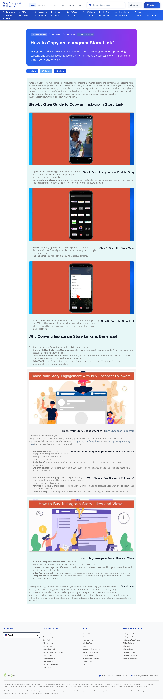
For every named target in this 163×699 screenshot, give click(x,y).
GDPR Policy (47, 646)
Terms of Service (49, 634)
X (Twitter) (90, 12)
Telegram (58, 12)
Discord (25, 15)
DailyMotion (107, 15)
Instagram (9, 12)
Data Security (88, 655)
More (81, 5)
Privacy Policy (48, 643)
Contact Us (87, 634)
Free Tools (71, 5)
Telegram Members (130, 658)
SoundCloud (123, 12)
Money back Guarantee (91, 649)
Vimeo (137, 15)
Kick (72, 15)
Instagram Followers (130, 634)
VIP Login (136, 5)
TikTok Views (128, 649)
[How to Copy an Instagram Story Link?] (14, 4)
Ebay (152, 15)
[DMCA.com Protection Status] (9, 676)
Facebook (41, 12)
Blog (84, 646)
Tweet (47, 71)
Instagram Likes (129, 637)
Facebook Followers (130, 652)
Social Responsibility (90, 652)
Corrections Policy (49, 649)
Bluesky (9, 15)
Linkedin (41, 15)
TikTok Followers (129, 643)
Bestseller (41, 5)
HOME (32, 5)
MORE (8, 18)
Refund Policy (48, 637)
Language (8, 628)
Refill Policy (47, 640)
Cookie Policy (48, 661)
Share (33, 71)
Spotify (105, 12)
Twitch (57, 15)
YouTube (74, 12)
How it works (53, 5)
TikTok (24, 12)
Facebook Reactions (130, 655)
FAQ (63, 5)
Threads (138, 12)
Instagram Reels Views (131, 640)
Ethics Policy (47, 655)
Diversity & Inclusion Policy (53, 652)
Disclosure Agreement (51, 664)
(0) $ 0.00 (153, 5)
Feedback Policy (49, 658)
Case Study (47, 667)
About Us (86, 637)
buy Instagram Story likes (87, 441)
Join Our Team (88, 643)
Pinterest (90, 15)
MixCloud (122, 15)
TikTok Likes (127, 646)
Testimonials (87, 661)
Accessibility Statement (91, 658)
